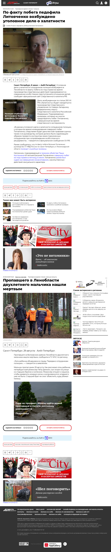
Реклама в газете (32, 512)
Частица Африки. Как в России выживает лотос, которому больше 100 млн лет (94, 323)
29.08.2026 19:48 (8, 277)
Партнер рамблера (36, 544)
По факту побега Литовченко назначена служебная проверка (57, 204)
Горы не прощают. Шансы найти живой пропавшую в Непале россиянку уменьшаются (39, 406)
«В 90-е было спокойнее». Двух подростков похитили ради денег (94, 315)
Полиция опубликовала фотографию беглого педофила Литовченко (23, 204)
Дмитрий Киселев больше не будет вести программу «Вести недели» (94, 349)
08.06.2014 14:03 (8, 9)
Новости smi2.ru (10, 270)
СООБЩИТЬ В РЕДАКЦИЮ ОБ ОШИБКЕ (75, 514)
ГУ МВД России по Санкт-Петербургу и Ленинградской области (42, 74)
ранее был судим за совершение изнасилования (40, 159)
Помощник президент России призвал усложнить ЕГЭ (92, 356)
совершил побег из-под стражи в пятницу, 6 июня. (41, 156)
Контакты (20, 512)
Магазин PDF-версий (54, 509)
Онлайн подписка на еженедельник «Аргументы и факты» (83, 509)
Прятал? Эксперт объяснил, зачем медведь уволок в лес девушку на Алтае (94, 309)
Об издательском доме (25, 509)
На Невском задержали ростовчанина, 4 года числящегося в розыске (20, 218)
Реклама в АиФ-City (82, 512)
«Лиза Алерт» (7, 340)
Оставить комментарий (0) (55, 170)
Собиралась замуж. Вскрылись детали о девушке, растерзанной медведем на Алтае (94, 302)
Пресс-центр (40, 509)
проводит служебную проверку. (34, 149)
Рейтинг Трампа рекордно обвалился (91, 342)
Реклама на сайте (47, 512)
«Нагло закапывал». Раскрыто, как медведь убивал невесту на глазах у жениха (95, 330)
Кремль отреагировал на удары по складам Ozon (93, 370)
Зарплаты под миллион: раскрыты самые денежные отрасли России (93, 363)
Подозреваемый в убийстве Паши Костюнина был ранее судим (23, 210)
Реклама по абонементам (65, 512)
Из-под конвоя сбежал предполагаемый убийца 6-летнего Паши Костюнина (56, 211)
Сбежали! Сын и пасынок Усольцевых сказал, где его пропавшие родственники (95, 294)
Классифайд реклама (24, 514)
